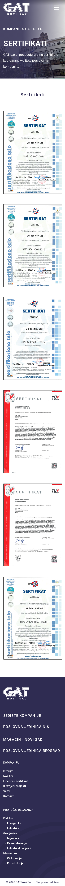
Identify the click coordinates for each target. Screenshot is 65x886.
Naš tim (8, 776)
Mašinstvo (10, 853)
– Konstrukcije (13, 863)
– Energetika (12, 823)
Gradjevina (10, 833)
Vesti (6, 791)
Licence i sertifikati (15, 781)
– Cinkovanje (12, 858)
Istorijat (8, 771)
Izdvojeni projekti (14, 786)
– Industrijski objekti (17, 848)
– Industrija (11, 828)
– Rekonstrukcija (15, 843)
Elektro (8, 818)
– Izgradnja (11, 838)
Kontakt (8, 796)
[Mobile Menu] (58, 8)
